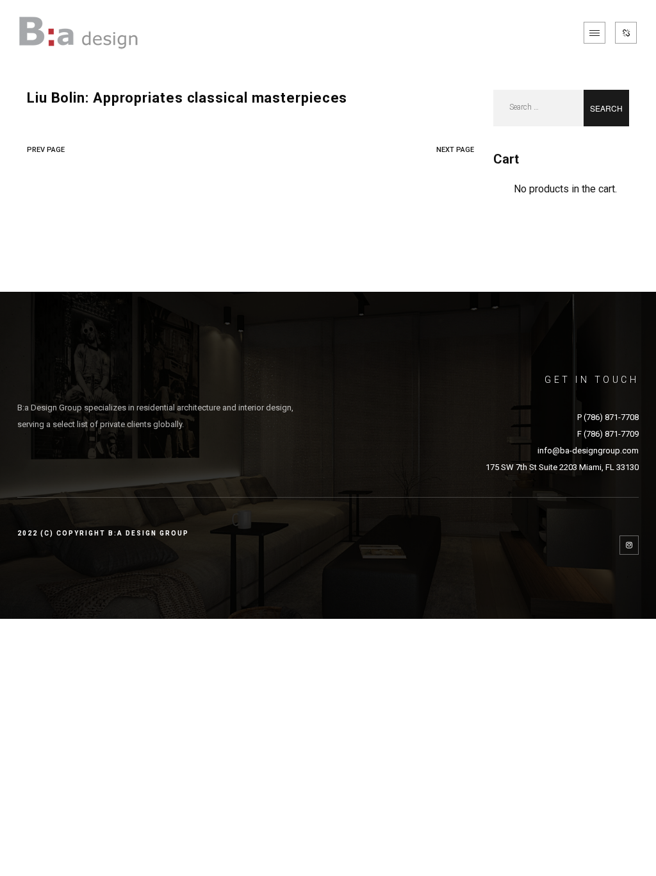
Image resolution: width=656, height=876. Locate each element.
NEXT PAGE (455, 150)
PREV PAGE (46, 150)
